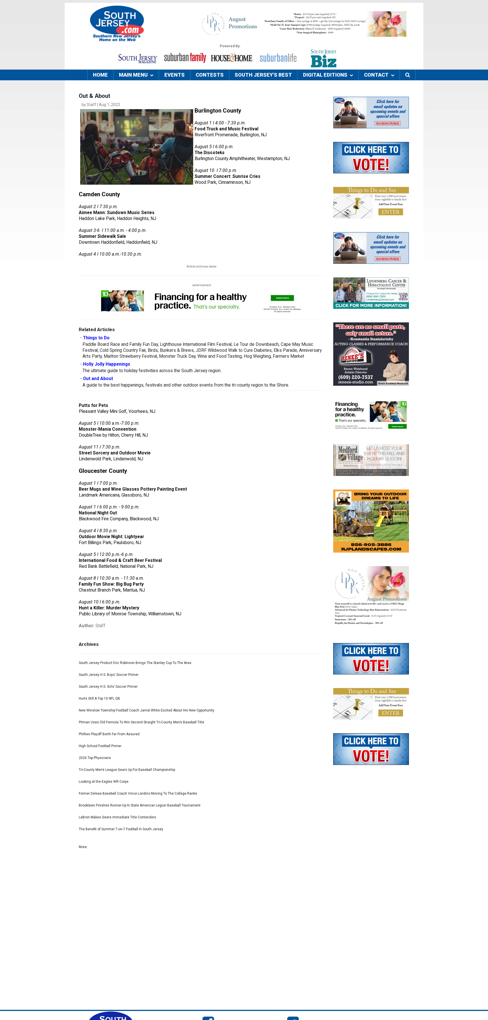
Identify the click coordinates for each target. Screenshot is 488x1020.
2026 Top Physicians (95, 758)
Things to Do (96, 337)
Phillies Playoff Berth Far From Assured (109, 734)
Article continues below (202, 266)
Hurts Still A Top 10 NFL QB (99, 698)
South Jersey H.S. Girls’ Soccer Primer (108, 687)
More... (84, 847)
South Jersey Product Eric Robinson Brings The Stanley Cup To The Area (135, 663)
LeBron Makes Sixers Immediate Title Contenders (117, 817)
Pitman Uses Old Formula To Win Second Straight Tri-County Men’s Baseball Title (141, 722)
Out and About (98, 378)
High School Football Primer (100, 746)
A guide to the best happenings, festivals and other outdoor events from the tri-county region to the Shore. (185, 385)
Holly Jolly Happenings (106, 364)
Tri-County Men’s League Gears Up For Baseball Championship (127, 770)
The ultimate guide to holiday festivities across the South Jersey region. (151, 370)
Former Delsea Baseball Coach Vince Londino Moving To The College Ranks (138, 793)
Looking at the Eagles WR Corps (103, 782)
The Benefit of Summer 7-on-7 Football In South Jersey (121, 829)
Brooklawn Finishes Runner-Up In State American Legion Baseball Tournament (140, 805)
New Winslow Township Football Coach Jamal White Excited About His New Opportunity (146, 710)
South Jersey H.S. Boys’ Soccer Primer (108, 675)
